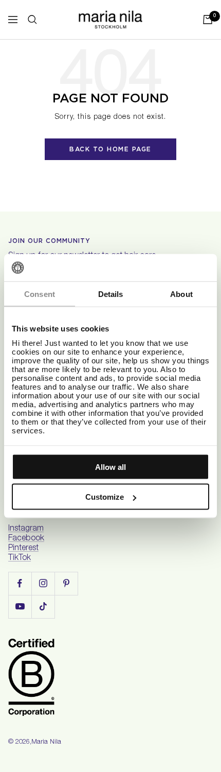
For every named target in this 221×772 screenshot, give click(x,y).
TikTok (19, 558)
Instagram (26, 529)
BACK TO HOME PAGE (110, 149)
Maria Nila (46, 742)
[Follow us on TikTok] (42, 606)
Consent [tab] (39, 293)
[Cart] (207, 19)
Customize (104, 497)
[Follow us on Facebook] (19, 583)
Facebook (26, 539)
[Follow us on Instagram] (42, 583)
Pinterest (23, 549)
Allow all (110, 466)
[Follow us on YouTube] (19, 606)
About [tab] (181, 293)
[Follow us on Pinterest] (66, 583)
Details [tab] (110, 293)
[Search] (32, 19)
